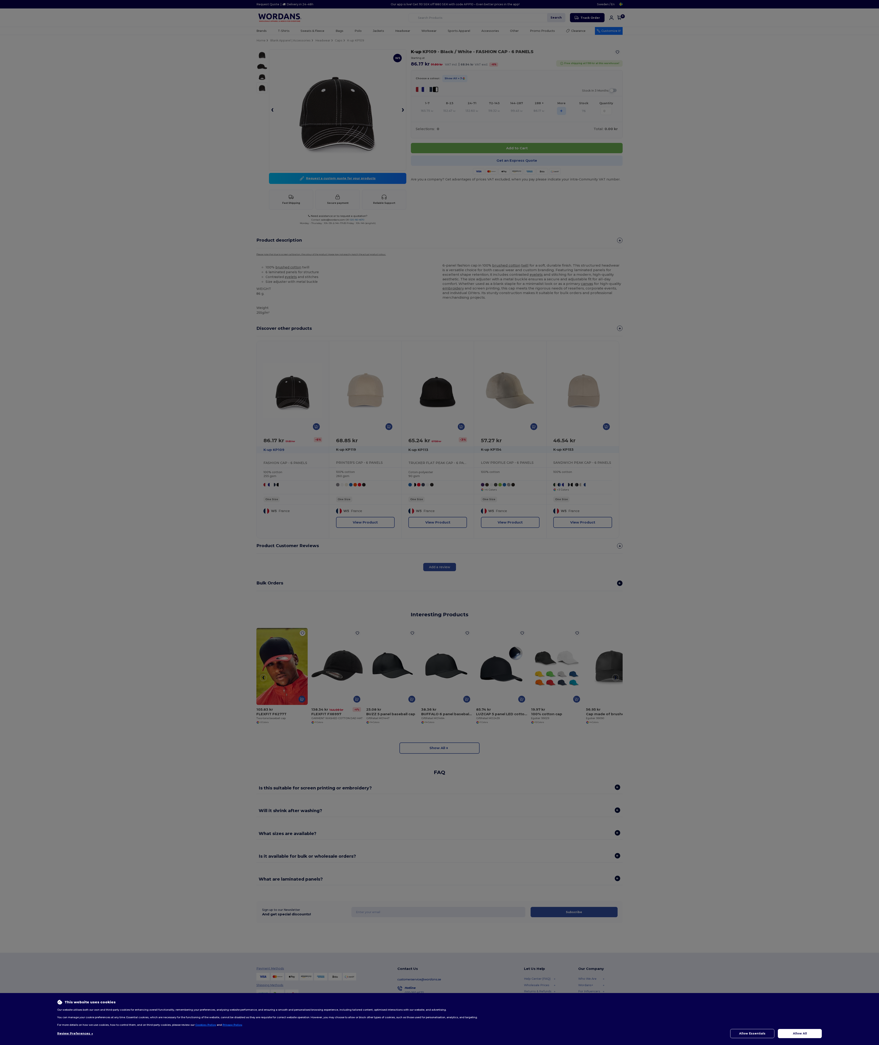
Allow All (800, 1033)
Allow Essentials (752, 1033)
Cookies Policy (205, 1024)
